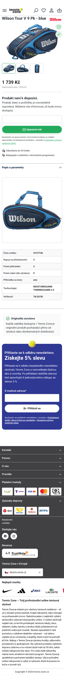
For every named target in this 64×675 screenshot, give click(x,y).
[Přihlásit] (51, 10)
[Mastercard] (43, 491)
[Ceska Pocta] (19, 511)
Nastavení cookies (5, 521)
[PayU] (7, 491)
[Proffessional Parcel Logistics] (43, 511)
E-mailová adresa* (15, 390)
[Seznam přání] (43, 10)
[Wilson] (55, 19)
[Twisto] (19, 491)
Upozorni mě (34, 129)
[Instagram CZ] (14, 536)
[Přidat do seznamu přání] (58, 27)
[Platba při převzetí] (56, 491)
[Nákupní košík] (59, 10)
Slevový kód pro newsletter (23, 420)
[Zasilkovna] (31, 511)
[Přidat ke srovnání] (58, 34)
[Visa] (31, 491)
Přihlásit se (34, 408)
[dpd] (7, 511)
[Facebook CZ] (5, 536)
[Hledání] (35, 10)
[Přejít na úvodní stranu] (16, 10)
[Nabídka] (4, 10)
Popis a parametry (13, 167)
